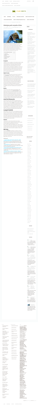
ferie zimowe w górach (23, 332)
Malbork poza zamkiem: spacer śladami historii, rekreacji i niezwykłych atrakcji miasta (31, 287)
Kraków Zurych (22, 336)
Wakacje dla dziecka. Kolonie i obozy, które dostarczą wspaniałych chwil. (31, 91)
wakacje (21, 373)
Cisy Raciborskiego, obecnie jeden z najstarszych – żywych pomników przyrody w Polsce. (5, 368)
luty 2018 (28, 204)
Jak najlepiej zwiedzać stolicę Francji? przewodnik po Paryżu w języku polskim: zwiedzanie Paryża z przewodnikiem (31, 268)
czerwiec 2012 (29, 221)
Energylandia (6, 53)
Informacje (9, 16)
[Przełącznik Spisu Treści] (14, 52)
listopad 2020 (29, 183)
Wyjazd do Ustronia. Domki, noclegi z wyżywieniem (4, 379)
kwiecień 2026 (29, 148)
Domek (25, 329)
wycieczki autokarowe (23, 382)
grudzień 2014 (29, 215)
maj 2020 (28, 187)
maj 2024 (28, 155)
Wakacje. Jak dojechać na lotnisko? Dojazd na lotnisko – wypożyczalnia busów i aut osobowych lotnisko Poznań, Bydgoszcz (31, 102)
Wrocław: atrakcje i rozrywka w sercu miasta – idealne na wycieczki (5, 344)
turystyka (25, 372)
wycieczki (22, 382)
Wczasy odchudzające (5, 364)
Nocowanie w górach (5, 382)
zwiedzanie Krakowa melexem (22, 391)
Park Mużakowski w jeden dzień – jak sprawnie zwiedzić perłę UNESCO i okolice (31, 42)
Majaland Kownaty (7, 54)
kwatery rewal (22, 337)
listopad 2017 (29, 208)
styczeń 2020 (29, 191)
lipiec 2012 (28, 219)
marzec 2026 (29, 149)
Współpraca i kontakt (20, 16)
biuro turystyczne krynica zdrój (23, 327)
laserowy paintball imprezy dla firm (22, 344)
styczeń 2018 (29, 205)
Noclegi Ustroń (23, 353)
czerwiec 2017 (29, 214)
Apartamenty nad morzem (14, 355)
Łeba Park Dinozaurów (7, 56)
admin (7, 27)
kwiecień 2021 (29, 177)
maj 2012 (28, 222)
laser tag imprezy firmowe (23, 347)
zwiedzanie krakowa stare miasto (23, 394)
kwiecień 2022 (29, 170)
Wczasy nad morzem (30, 120)
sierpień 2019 (29, 198)
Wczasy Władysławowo (7, 144)
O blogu (13, 16)
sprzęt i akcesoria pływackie (22, 371)
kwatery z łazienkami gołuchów (23, 340)
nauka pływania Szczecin (23, 352)
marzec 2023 (29, 162)
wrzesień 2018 (29, 201)
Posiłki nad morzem (13, 358)
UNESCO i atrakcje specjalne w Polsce (7, 5)
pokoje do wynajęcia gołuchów (22, 363)
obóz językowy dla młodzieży (23, 360)
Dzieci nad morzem (13, 327)
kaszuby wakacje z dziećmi (23, 334)
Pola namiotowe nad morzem (30, 118)
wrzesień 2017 (29, 211)
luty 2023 (28, 163)
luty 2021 (28, 180)
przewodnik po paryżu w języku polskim (23, 367)
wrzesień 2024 (29, 153)
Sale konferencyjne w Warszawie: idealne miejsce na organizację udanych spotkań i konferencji (5, 373)
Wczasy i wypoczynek (17, 5)
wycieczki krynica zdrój (23, 384)
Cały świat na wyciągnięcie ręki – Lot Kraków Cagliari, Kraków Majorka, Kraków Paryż (31, 95)
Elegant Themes (28, 400)
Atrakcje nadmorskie (32, 246)
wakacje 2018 (24, 373)
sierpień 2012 (29, 218)
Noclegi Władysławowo (14, 3)
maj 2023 (28, 159)
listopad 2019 (29, 194)
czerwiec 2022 (29, 167)
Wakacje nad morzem (14, 338)
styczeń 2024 (29, 156)
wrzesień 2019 (29, 197)
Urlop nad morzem (13, 329)
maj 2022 (28, 169)
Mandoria (6, 55)
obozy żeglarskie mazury (23, 357)
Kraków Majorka (22, 335)
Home (5, 16)
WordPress (35, 400)
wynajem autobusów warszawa (23, 386)
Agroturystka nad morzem (30, 124)
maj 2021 (28, 176)
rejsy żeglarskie (23, 369)
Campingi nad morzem (14, 333)
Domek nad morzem (29, 126)
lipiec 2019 (28, 200)
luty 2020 (28, 190)
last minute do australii (23, 349)
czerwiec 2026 (29, 145)
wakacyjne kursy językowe (22, 379)
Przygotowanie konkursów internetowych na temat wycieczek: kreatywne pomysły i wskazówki (5, 333)
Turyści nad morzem (29, 122)
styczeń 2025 (29, 152)
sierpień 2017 (29, 212)
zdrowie (23, 389)
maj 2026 (28, 146)
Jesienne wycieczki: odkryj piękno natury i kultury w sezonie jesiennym (5, 341)
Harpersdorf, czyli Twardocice (31, 88)
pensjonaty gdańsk (23, 361)
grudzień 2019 (29, 193)
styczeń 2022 (29, 173)
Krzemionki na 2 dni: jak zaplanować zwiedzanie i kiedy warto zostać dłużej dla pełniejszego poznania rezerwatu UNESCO (31, 71)
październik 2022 (29, 166)
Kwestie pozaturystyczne (6, 3)
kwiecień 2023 (29, 160)
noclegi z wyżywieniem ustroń (23, 355)
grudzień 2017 (29, 207)
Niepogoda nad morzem (14, 335)
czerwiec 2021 (29, 174)
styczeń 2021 (29, 181)
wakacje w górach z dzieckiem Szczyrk (22, 376)
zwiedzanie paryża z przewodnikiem (23, 397)
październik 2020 (29, 184)
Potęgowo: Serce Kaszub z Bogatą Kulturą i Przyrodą (5, 337)
